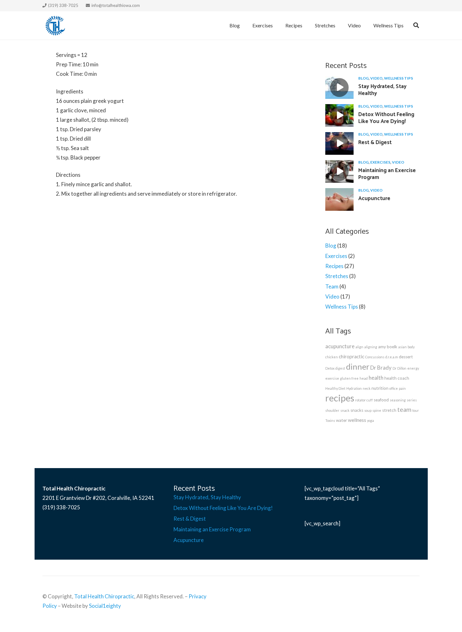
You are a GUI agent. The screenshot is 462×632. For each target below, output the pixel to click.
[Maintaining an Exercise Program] (339, 171)
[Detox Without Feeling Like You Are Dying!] (339, 115)
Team (331, 286)
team (404, 409)
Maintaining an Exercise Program (387, 174)
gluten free (349, 378)
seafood (381, 399)
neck (367, 388)
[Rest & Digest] (339, 143)
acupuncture (340, 346)
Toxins (330, 420)
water (341, 420)
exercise (332, 378)
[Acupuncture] (339, 199)
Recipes (334, 266)
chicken (331, 357)
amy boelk (387, 346)
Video (376, 78)
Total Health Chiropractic (104, 596)
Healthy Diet (335, 388)
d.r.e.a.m (391, 357)
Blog (363, 78)
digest (340, 368)
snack (344, 410)
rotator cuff (364, 400)
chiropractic (351, 356)
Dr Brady (381, 367)
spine (376, 410)
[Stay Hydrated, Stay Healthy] (339, 87)
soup (367, 410)
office (393, 388)
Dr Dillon (399, 368)
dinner (357, 366)
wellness (357, 420)
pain (402, 388)
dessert (406, 356)
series (412, 400)
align (359, 347)
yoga (370, 420)
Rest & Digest (375, 142)
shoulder (332, 410)
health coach (396, 378)
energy (413, 368)
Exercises (380, 162)
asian (402, 347)
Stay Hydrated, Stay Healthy (382, 90)
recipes (339, 397)
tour (415, 410)
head (364, 378)
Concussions (374, 357)
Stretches (336, 276)
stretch (389, 410)
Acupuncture (374, 198)
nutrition (379, 388)
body (411, 347)
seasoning (398, 400)
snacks (356, 410)
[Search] (416, 25)
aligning (370, 347)
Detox (329, 368)
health (376, 377)
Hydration (354, 388)
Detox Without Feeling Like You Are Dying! (386, 118)
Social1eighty (105, 605)
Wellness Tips (398, 78)
